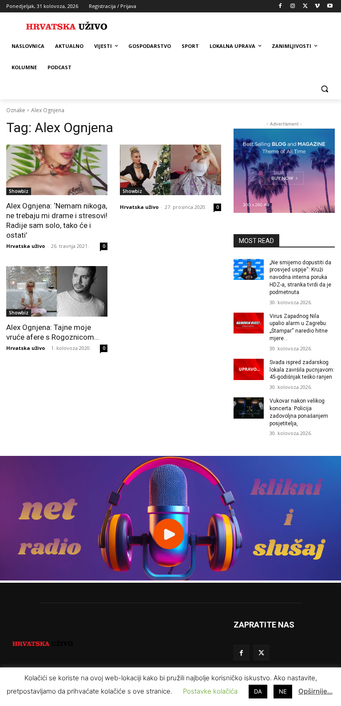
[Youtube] (330, 6)
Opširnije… (315, 691)
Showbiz (18, 191)
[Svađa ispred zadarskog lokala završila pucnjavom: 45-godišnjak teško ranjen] (249, 369)
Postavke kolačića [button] (210, 691)
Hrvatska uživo (25, 246)
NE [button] (283, 691)
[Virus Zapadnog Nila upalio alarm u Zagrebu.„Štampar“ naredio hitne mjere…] (249, 323)
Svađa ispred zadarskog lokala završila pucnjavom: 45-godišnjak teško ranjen (302, 369)
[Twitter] (305, 6)
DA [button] (258, 691)
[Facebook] (280, 6)
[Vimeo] (317, 6)
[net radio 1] (170, 578)
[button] (324, 88)
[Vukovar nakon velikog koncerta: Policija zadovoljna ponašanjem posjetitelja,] (249, 408)
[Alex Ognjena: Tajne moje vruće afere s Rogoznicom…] (56, 291)
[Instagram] (293, 6)
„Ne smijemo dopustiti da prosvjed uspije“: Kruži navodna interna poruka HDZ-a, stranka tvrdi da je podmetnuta (300, 277)
